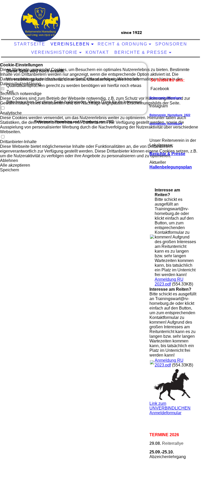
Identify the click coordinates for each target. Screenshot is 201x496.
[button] (100, 160)
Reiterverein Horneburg (165, 97)
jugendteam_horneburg (165, 123)
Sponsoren (171, 44)
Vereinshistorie (54, 52)
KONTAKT (97, 52)
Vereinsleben (70, 44)
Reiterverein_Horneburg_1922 (169, 114)
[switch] (2, 137)
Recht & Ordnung (122, 44)
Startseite (29, 44)
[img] (40, 22)
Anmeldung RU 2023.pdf (169, 281)
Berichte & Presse (141, 52)
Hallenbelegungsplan (170, 167)
